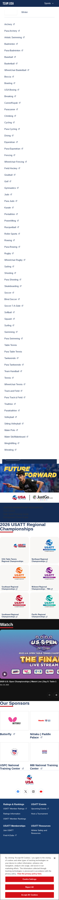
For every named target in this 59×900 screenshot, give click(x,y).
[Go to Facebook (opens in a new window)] (18, 791)
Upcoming (40, 808)
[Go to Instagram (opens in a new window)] (33, 791)
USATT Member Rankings (14, 819)
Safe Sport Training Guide (16, 514)
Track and (13, 391)
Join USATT (8, 830)
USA (11, 90)
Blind (12, 299)
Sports (47, 3)
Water (11, 430)
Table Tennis (10, 345)
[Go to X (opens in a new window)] (25, 791)
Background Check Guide (15, 517)
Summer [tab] (11, 12)
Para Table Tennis (13, 352)
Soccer (13, 306)
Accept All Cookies (29, 895)
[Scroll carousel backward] (49, 695)
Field (12, 168)
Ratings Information (11, 814)
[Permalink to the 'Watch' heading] (15, 624)
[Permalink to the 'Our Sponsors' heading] (31, 703)
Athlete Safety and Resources (39, 831)
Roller (12, 234)
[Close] (55, 858)
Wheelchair (16, 70)
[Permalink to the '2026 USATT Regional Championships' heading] (35, 528)
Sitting (14, 423)
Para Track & (14, 397)
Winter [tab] (24, 12)
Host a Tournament (39, 814)
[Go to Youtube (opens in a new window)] (41, 791)
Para (12, 31)
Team (13, 371)
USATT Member (15, 808)
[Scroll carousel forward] (56, 695)
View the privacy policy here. (29, 874)
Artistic (14, 37)
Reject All (29, 887)
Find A (10, 835)
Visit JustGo (9, 511)
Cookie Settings (29, 879)
